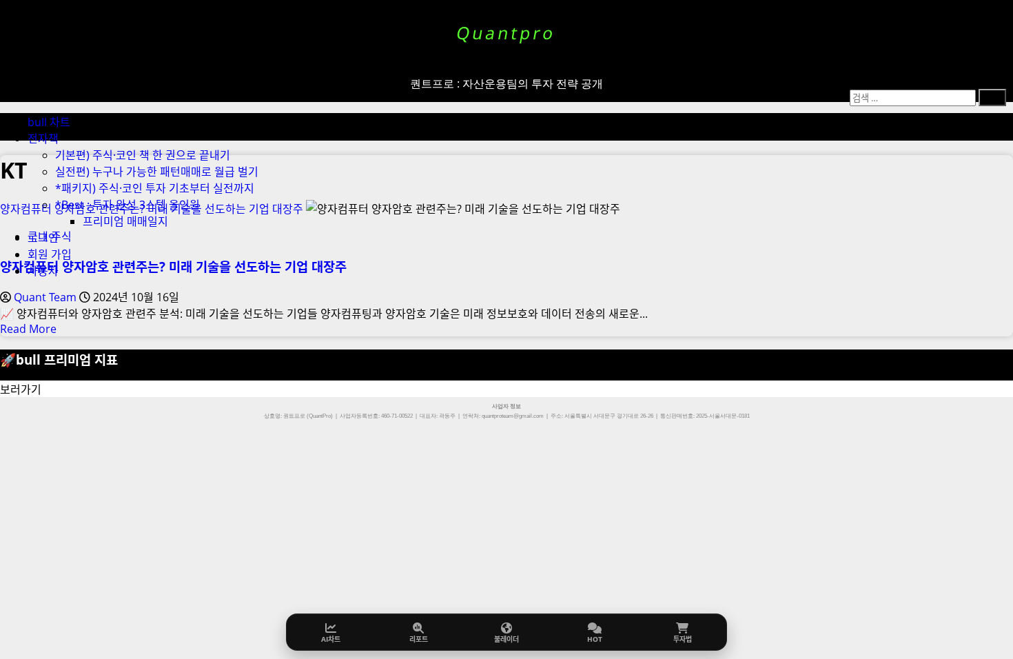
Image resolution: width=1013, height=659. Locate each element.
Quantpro (506, 32)
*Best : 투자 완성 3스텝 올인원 (127, 204)
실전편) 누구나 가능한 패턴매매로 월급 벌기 (156, 171)
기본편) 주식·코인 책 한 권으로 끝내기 (142, 155)
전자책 (43, 138)
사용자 (43, 270)
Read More (28, 328)
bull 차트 (49, 122)
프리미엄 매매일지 (125, 221)
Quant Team (46, 297)
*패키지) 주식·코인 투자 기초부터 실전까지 (154, 188)
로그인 (43, 237)
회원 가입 (50, 254)
